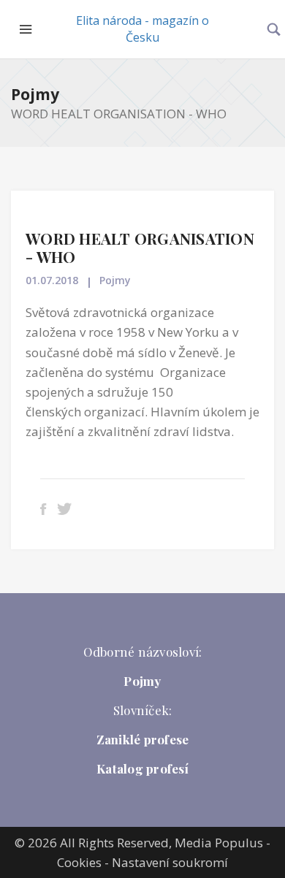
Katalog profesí (142, 768)
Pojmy (35, 94)
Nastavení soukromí (170, 862)
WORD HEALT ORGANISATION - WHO (140, 247)
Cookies (79, 862)
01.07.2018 (52, 280)
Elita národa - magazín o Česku (142, 28)
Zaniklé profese (142, 739)
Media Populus (219, 842)
